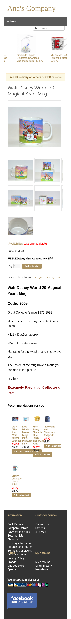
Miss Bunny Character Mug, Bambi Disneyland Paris (36, 435)
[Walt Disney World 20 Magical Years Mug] (34, 152)
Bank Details (15, 524)
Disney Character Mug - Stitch (15, 480)
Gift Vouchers (16, 565)
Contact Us (42, 524)
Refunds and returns (20, 546)
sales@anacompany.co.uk (46, 277)
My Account (42, 561)
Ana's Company (31, 8)
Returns (40, 528)
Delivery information (20, 543)
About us (13, 539)
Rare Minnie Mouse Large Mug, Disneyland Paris (25, 435)
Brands (12, 561)
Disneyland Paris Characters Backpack (47, 431)
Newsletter (42, 569)
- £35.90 (26, 58)
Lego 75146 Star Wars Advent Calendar (15, 433)
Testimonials (15, 535)
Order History (43, 565)
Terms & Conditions (20, 550)
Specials (13, 569)
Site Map (40, 531)
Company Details (18, 528)
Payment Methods (19, 531)
